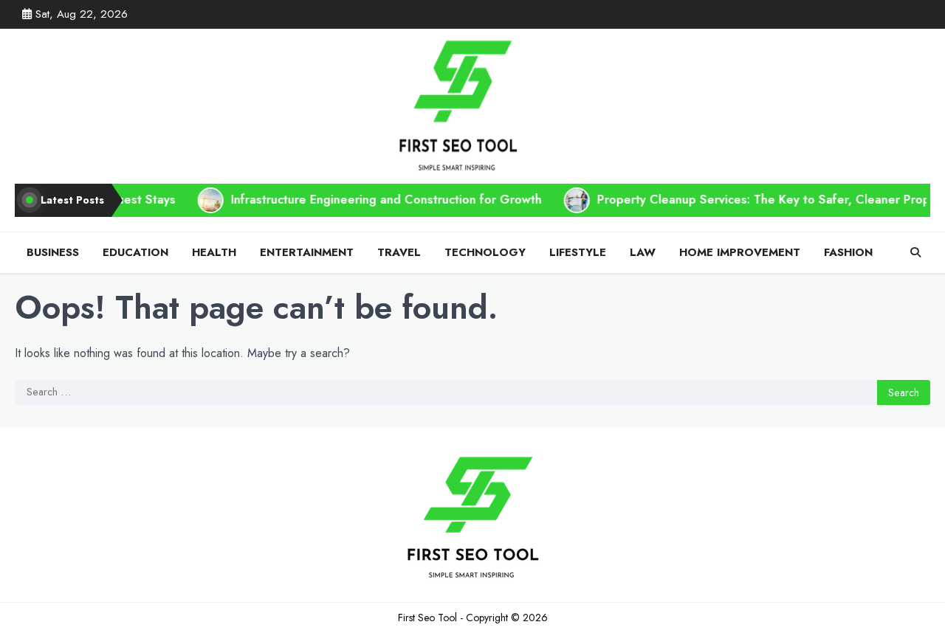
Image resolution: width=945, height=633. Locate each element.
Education (135, 252)
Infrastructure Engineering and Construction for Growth (368, 199)
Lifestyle (577, 252)
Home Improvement (739, 252)
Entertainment (307, 252)
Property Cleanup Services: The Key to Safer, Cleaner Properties (762, 199)
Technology (485, 252)
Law (643, 252)
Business (53, 252)
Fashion (848, 252)
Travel (399, 252)
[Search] (915, 252)
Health (214, 252)
